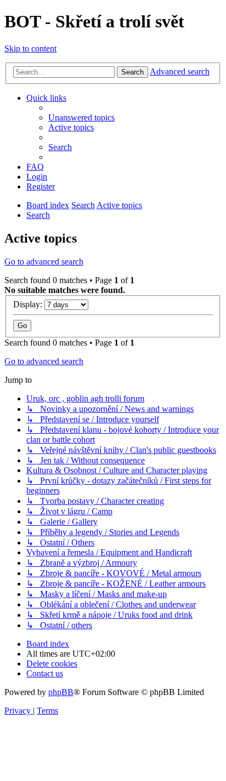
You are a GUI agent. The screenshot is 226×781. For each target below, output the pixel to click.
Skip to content (30, 48)
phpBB (61, 692)
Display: (28, 304)
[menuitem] (81, 117)
